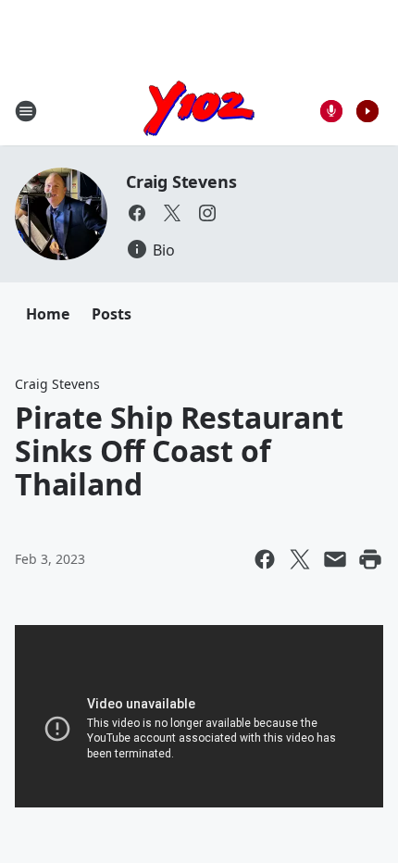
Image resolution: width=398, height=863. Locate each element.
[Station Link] (199, 111)
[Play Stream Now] (367, 111)
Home (47, 314)
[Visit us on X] (172, 213)
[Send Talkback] (331, 111)
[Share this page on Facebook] (265, 559)
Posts (111, 314)
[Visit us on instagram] (207, 213)
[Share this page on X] (300, 559)
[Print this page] (370, 559)
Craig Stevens (181, 181)
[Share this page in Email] (335, 559)
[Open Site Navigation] (26, 111)
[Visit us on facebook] (137, 213)
